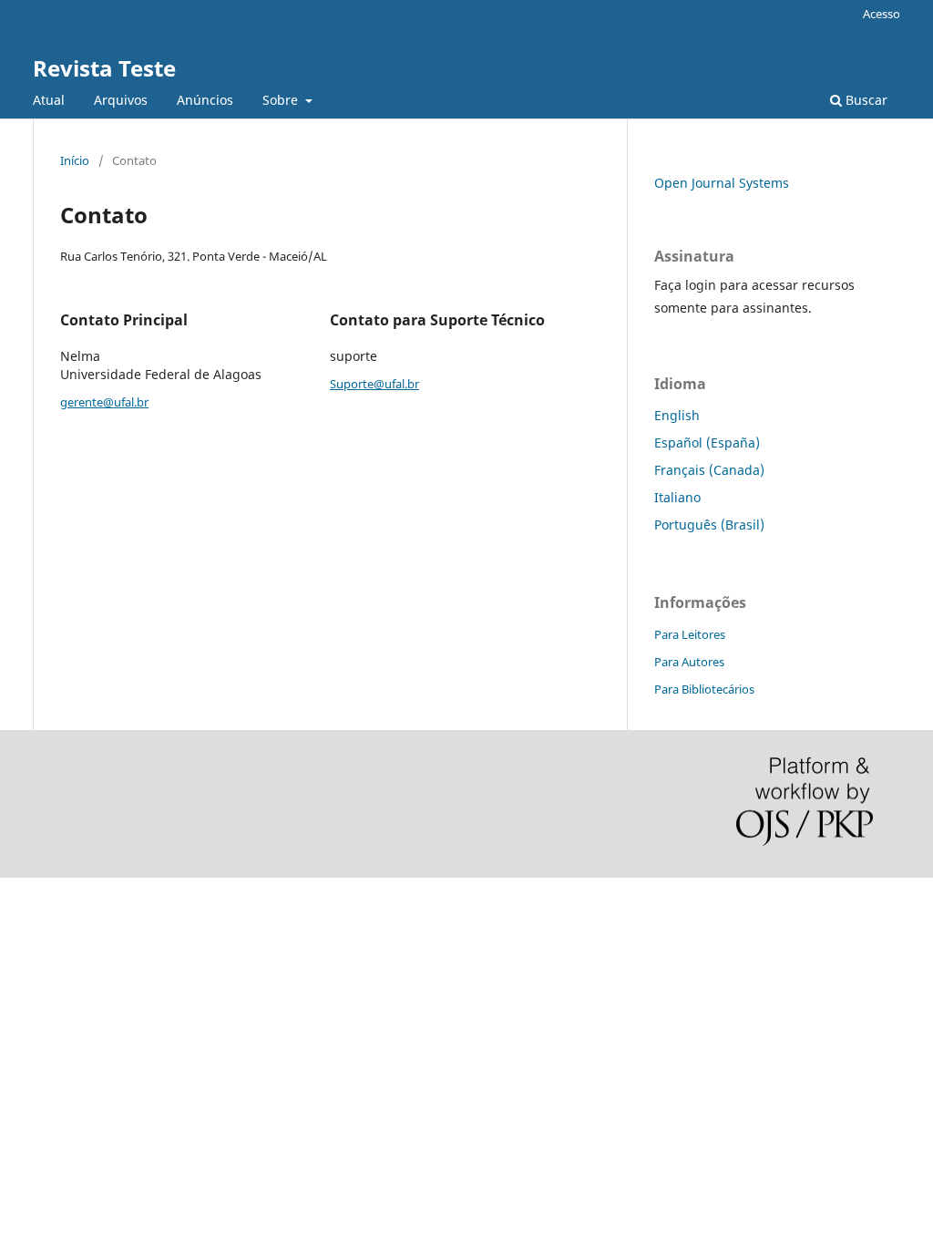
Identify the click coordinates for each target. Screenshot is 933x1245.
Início (74, 160)
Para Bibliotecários (704, 689)
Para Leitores (689, 634)
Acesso (881, 13)
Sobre (282, 99)
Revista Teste (104, 68)
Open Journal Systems (721, 182)
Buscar (864, 99)
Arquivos (121, 99)
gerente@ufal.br (104, 402)
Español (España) (707, 442)
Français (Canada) (709, 469)
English (677, 415)
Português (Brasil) (709, 524)
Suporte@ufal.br (374, 384)
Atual (49, 99)
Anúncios (205, 99)
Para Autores (689, 661)
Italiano (677, 497)
